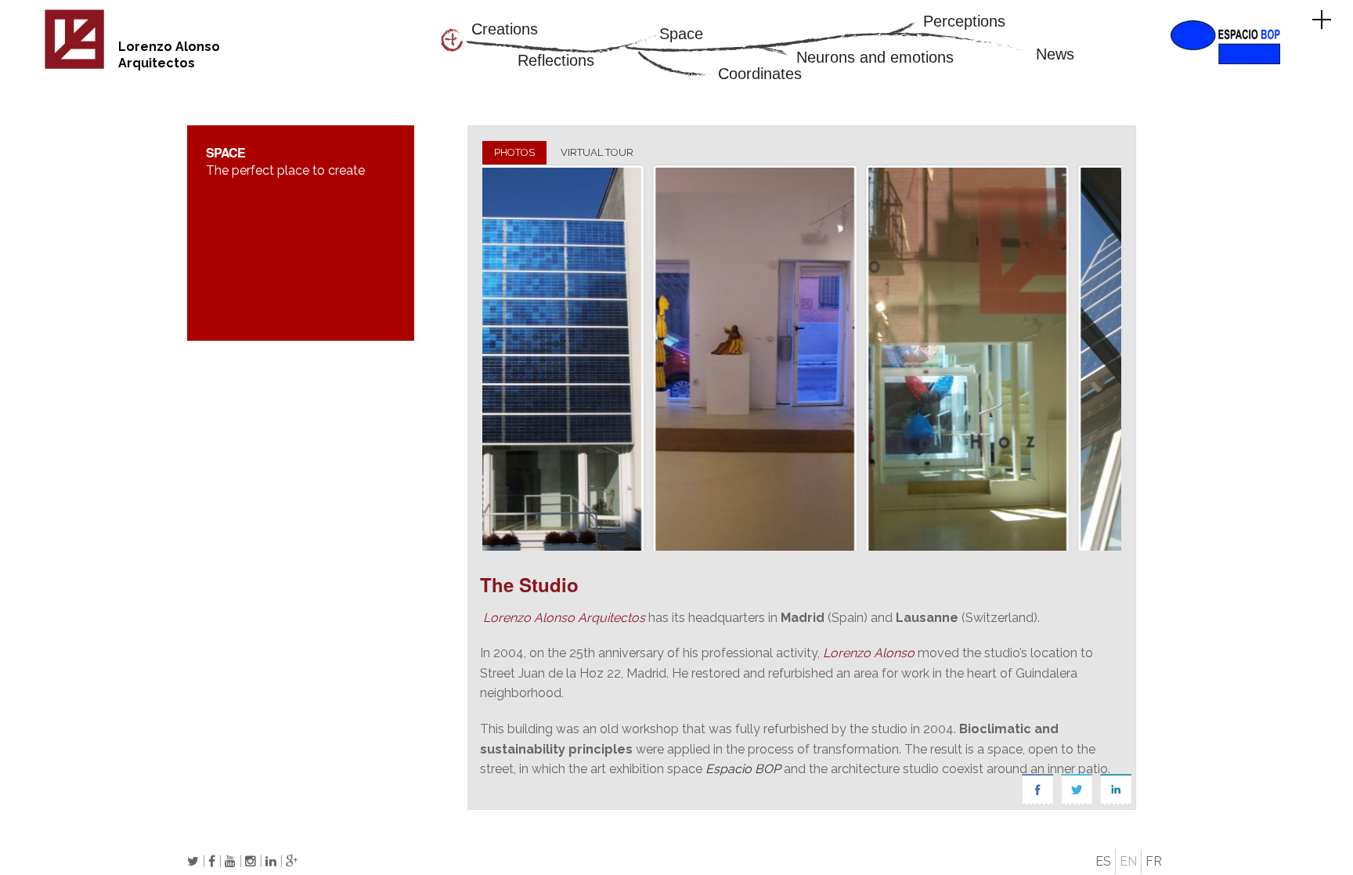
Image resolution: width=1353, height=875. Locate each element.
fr (1154, 861)
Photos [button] (514, 152)
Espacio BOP (743, 768)
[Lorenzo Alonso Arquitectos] (74, 66)
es (1103, 861)
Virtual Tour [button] (597, 152)
